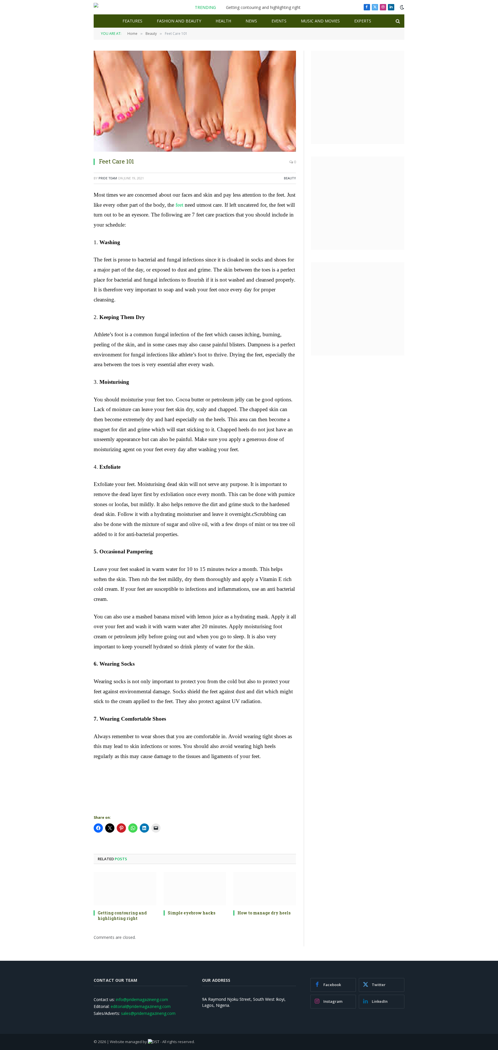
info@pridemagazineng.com (142, 999)
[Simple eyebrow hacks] (195, 888)
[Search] (397, 21)
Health (223, 21)
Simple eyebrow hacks (191, 913)
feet (178, 205)
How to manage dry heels (263, 913)
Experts (362, 21)
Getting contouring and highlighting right (263, 7)
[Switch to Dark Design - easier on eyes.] (401, 7)
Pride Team (108, 178)
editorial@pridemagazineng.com (141, 1006)
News (251, 21)
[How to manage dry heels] (264, 888)
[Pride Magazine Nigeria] (116, 7)
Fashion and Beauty (179, 21)
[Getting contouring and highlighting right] (125, 888)
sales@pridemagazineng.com (148, 1013)
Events (278, 21)
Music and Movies (320, 21)
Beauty (290, 178)
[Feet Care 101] (195, 101)
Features (132, 21)
